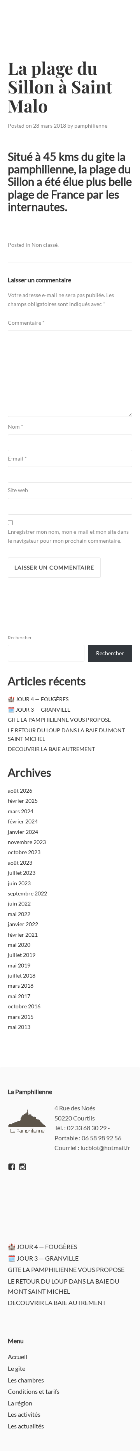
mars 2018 (20, 985)
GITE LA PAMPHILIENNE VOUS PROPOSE (59, 719)
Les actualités (26, 1426)
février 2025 (23, 800)
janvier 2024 (23, 831)
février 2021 (23, 934)
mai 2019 (19, 965)
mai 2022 (19, 914)
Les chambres (26, 1380)
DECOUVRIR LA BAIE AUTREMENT (51, 749)
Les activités (24, 1414)
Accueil (17, 1356)
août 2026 (20, 790)
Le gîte (16, 1368)
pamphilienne (90, 125)
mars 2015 (20, 1016)
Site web (18, 490)
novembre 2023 (27, 842)
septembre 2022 (27, 893)
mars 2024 (20, 811)
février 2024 (23, 821)
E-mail (17, 458)
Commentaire (26, 322)
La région (20, 1403)
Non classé (45, 244)
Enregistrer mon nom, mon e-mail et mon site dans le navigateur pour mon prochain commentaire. (68, 535)
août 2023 (20, 862)
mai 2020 (19, 944)
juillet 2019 (21, 955)
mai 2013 (19, 1027)
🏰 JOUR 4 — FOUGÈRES (38, 699)
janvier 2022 (23, 924)
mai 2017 (19, 996)
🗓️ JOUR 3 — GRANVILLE (39, 709)
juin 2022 (19, 903)
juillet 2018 (21, 975)
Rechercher (20, 637)
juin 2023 (19, 883)
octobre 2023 (24, 852)
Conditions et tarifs (34, 1391)
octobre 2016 (24, 1006)
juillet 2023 (21, 872)
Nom (15, 426)
